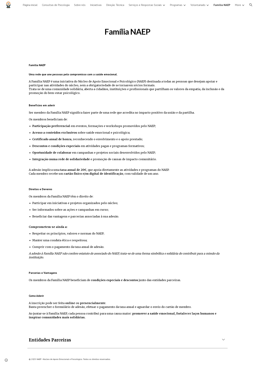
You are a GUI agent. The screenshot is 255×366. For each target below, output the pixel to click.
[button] (251, 5)
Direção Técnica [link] (115, 5)
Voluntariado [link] (197, 5)
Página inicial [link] (30, 5)
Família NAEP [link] (222, 5)
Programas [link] (176, 5)
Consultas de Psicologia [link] (56, 5)
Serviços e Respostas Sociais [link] (145, 5)
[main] (127, 31)
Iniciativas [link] (96, 5)
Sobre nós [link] (80, 5)
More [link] (238, 5)
